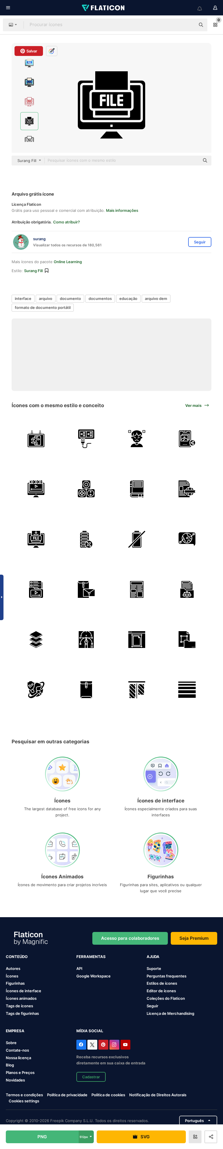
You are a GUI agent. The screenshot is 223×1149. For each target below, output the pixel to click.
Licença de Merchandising (170, 1013)
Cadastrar (91, 1077)
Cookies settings (24, 1101)
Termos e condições (24, 1094)
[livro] (137, 489)
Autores (13, 968)
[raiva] (137, 439)
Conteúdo (17, 956)
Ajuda (153, 956)
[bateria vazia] (137, 539)
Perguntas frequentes (166, 976)
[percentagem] (86, 539)
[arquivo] (187, 589)
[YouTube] (125, 1045)
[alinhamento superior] (137, 690)
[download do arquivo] (36, 539)
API (79, 968)
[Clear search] (188, 25)
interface (23, 298)
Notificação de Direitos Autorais (157, 1094)
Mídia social (89, 1030)
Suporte (154, 968)
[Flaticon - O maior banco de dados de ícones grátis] (103, 8)
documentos (100, 298)
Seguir (152, 1006)
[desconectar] (86, 439)
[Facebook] (81, 1045)
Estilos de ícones (162, 983)
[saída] (36, 439)
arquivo (45, 298)
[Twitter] (92, 1045)
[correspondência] (86, 690)
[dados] (86, 489)
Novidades (15, 1080)
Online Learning (68, 261)
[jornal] (137, 589)
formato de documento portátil (43, 307)
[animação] (36, 489)
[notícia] (187, 489)
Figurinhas (15, 983)
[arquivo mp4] (36, 589)
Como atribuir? (66, 222)
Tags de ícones (19, 1006)
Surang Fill (33, 270)
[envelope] (86, 589)
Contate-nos (17, 1050)
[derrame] (187, 690)
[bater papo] (187, 539)
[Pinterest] (103, 1045)
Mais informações (122, 210)
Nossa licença (18, 1057)
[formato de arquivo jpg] (187, 640)
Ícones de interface (23, 990)
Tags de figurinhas (22, 1013)
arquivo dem (156, 298)
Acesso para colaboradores (130, 938)
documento (70, 298)
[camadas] (36, 640)
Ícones (12, 976)
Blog (10, 1065)
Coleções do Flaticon (166, 998)
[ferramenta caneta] (86, 640)
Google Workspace (93, 976)
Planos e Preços (20, 1072)
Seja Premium (193, 938)
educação (128, 298)
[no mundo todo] (36, 690)
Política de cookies (108, 1094)
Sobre (11, 1042)
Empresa (15, 1030)
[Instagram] (114, 1045)
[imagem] (187, 439)
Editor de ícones (161, 990)
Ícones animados (21, 998)
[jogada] (137, 640)
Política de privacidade (67, 1094)
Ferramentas (91, 956)
